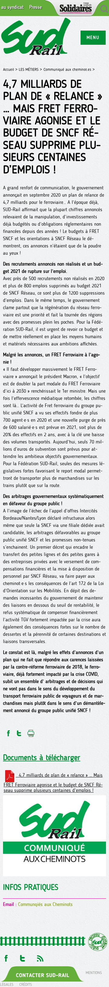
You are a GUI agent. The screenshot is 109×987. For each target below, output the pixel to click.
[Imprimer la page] (31, 731)
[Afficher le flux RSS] (40, 956)
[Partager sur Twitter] (19, 731)
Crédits (25, 984)
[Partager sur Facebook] (8, 731)
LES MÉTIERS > (30, 69)
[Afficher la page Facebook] (5, 956)
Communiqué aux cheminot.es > (69, 69)
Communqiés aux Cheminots (45, 904)
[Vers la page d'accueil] (36, 37)
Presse (35, 7)
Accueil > (11, 69)
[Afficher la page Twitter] (22, 956)
